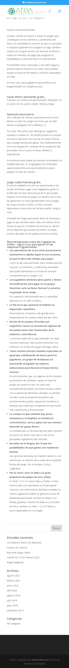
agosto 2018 (13, 595)
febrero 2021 (13, 580)
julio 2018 (12, 600)
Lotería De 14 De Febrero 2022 (23, 557)
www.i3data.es (40, 659)
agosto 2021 (13, 575)
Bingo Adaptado (15, 562)
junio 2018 (12, 605)
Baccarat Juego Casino (18, 552)
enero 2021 (13, 585)
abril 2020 (12, 590)
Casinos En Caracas (17, 547)
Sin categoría (13, 623)
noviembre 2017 (15, 610)
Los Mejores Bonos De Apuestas (24, 542)
